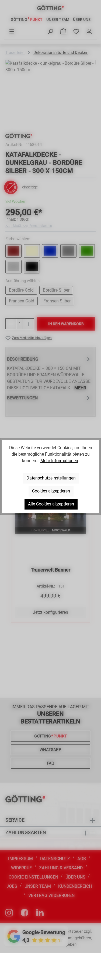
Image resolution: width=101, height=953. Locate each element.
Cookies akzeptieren (51, 491)
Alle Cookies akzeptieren (51, 504)
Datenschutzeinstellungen (51, 478)
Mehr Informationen (59, 460)
